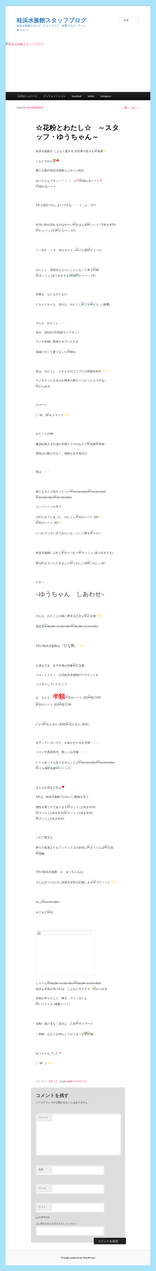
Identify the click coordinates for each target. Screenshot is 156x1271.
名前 (40, 1169)
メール (42, 1188)
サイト (42, 1207)
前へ (125, 107)
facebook (77, 96)
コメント (43, 1117)
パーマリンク (79, 1081)
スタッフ (52, 1081)
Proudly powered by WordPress (78, 1257)
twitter (91, 96)
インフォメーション (54, 96)
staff (69, 1081)
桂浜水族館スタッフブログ (52, 20)
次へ (135, 107)
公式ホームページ (27, 96)
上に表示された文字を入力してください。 (57, 1223)
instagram (105, 96)
